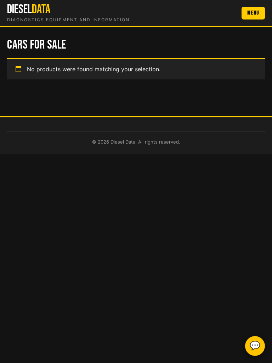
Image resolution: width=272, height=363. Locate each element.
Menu (253, 13)
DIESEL (28, 9)
